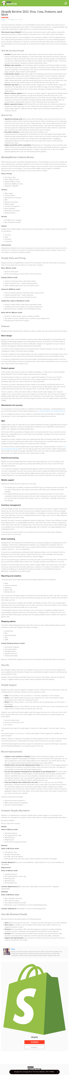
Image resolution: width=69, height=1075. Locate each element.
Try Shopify (34, 1042)
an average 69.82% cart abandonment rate (51, 411)
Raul (4, 19)
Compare (34, 1047)
